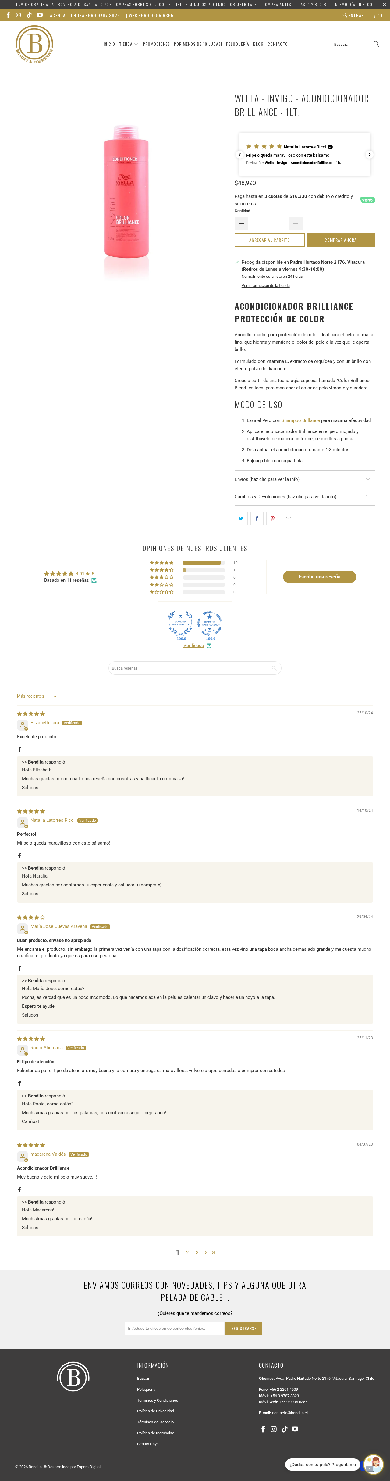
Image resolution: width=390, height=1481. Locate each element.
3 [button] (197, 1252)
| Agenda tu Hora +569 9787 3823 (83, 15)
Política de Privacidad (155, 1411)
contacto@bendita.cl (290, 1413)
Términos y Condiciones (157, 1400)
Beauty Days (148, 1444)
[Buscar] (376, 44)
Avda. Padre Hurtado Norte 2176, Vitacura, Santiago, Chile (325, 1378)
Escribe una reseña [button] (320, 577)
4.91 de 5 (85, 574)
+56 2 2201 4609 (284, 1389)
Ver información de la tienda (266, 285)
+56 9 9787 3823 (285, 1395)
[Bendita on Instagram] (18, 15)
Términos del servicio (155, 1422)
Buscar (143, 1378)
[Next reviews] (370, 155)
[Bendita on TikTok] (29, 15)
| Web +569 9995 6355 (150, 15)
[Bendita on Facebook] (8, 15)
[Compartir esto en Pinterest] (272, 518)
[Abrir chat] (373, 1464)
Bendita (35, 1467)
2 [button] (187, 1252)
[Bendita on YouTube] (39, 15)
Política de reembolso (155, 1433)
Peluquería (146, 1389)
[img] (31, 714)
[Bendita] (34, 44)
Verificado (193, 645)
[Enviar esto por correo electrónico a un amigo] (288, 518)
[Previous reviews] (240, 155)
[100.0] (180, 623)
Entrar (356, 15)
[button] (129, 44)
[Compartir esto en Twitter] (241, 518)
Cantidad (242, 211)
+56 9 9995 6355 (293, 1402)
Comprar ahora (340, 240)
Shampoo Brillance (301, 420)
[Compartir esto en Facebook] (257, 518)
